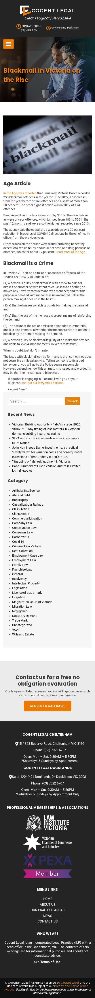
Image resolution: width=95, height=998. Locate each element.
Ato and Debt (21, 495)
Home (47, 899)
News (47, 916)
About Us (47, 905)
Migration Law (22, 606)
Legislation (19, 588)
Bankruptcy (20, 500)
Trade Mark (20, 620)
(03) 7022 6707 (29, 30)
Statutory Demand (24, 616)
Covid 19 (18, 541)
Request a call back (47, 706)
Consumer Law (22, 532)
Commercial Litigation (27, 518)
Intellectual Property (26, 583)
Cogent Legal (70, 983)
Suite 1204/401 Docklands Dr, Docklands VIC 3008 (49, 777)
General (17, 574)
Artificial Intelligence (26, 490)
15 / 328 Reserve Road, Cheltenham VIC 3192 (51, 744)
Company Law (22, 523)
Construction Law (24, 527)
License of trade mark (27, 592)
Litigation (18, 597)
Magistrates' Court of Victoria (32, 602)
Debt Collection (22, 551)
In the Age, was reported (19, 193)
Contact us (48, 921)
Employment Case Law (28, 555)
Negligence (19, 611)
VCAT (16, 629)
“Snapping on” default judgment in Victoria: (41, 461)
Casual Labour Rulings (27, 504)
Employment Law (24, 560)
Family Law (20, 565)
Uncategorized (22, 625)
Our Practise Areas (48, 910)
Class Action (20, 509)
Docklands (72, 27)
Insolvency (19, 578)
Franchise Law (22, 569)
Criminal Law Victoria (26, 546)
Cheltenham (58, 27)
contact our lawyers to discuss (42, 383)
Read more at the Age (70, 252)
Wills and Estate (23, 634)
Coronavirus (20, 537)
